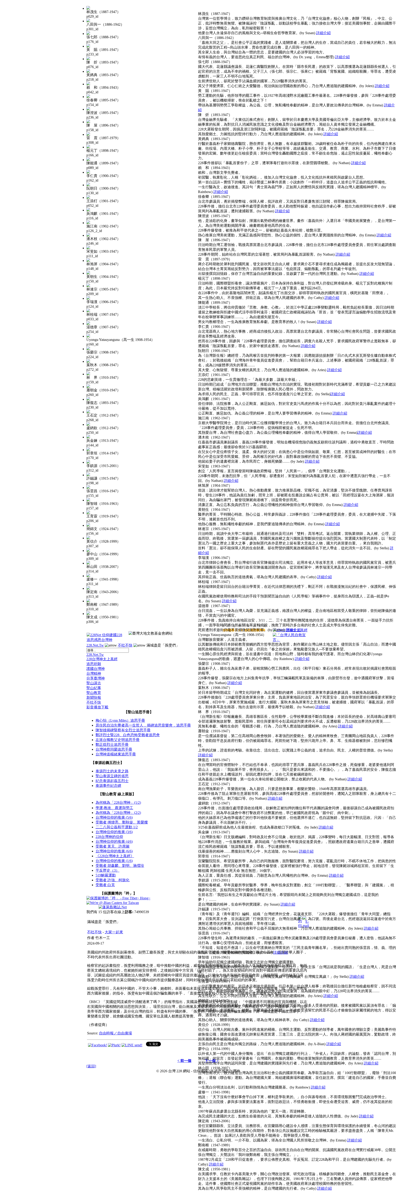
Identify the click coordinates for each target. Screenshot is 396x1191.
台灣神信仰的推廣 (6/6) (114, 851)
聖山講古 (93, 683)
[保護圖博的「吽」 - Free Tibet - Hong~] (118, 898)
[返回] (91, 1066)
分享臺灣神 (95, 678)
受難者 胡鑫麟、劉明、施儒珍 (120, 866)
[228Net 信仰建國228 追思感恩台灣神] (105, 640)
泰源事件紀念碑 (108, 786)
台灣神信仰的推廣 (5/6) (114, 817)
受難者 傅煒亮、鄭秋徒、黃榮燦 (122, 822)
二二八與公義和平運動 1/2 (117, 827)
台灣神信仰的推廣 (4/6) (114, 841)
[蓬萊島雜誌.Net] (113, 907)
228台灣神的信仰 (109, 837)
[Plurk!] (114, 1045)
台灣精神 (93, 673)
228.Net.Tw (95, 645)
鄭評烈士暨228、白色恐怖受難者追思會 (128, 735)
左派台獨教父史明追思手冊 (118, 740)
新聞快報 (93, 697)
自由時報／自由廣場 (115, 1033)
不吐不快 (125, 645)
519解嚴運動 (106, 875)
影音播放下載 (97, 707)
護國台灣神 (95, 669)
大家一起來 (114, 932)
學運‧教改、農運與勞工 (114, 808)
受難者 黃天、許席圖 (112, 846)
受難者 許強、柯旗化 (112, 880)
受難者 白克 (105, 885)
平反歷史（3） (107, 870)
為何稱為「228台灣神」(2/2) (118, 813)
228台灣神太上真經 (102, 659)
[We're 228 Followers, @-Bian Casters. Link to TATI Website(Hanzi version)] (112, 903)
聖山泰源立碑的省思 (112, 776)
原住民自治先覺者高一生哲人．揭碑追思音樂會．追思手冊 (143, 725)
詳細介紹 (323, 33)
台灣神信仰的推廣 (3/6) (114, 832)
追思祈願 (93, 664)
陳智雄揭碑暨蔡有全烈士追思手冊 (123, 730)
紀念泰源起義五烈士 (112, 781)
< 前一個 (184, 1061)
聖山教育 (93, 693)
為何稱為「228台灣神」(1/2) (118, 802)
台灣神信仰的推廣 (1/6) (114, 861)
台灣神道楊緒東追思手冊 (116, 754)
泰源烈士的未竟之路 (112, 771)
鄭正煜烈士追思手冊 (112, 744)
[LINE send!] (131, 1045)
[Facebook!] (97, 1045)
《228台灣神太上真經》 (115, 856)
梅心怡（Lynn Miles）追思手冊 (120, 720)
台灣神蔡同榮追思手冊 (114, 749)
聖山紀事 (93, 688)
